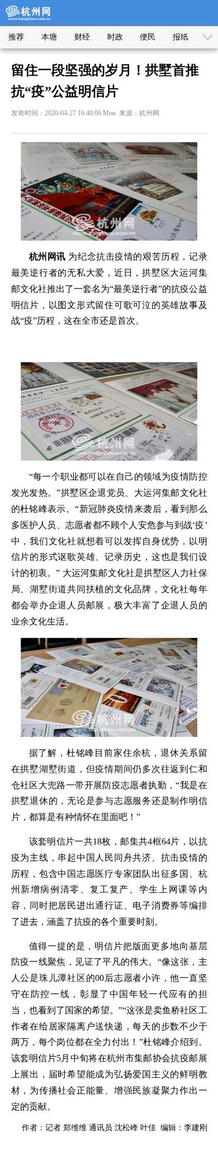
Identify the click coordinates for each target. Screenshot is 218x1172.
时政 (115, 37)
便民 (147, 37)
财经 (82, 37)
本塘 (49, 37)
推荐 (16, 37)
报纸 (180, 37)
